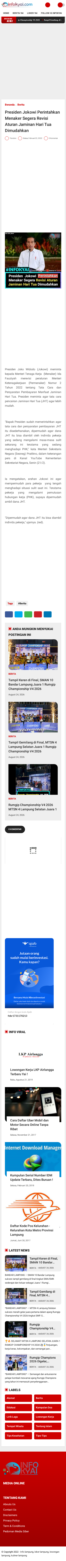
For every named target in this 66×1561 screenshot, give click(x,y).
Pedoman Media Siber (16, 1531)
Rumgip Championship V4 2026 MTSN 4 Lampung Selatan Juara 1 (32, 807)
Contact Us (9, 1509)
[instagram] (23, 1490)
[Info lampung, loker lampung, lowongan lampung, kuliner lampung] (17, 8)
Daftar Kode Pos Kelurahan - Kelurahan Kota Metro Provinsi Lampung (31, 1230)
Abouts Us (9, 1504)
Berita (20, 104)
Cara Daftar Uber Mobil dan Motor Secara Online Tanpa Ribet (29, 1124)
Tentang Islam (44, 1426)
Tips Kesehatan (15, 1435)
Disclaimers (10, 1515)
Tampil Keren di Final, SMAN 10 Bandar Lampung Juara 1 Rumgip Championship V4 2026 (31, 684)
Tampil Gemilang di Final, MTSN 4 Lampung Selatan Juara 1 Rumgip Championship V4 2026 (32, 746)
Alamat (11, 1398)
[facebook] (9, 614)
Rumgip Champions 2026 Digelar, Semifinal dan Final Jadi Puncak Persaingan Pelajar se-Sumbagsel (44, 1359)
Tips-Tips (41, 1435)
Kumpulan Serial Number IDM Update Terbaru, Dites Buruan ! (31, 1177)
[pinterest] (38, 614)
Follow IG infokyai (51, 13)
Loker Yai (32, 13)
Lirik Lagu (12, 1416)
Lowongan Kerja (45, 1416)
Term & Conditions (14, 1526)
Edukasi (11, 1407)
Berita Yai (18, 13)
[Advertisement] (33, 61)
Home (6, 13)
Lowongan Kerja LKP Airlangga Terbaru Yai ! (32, 1072)
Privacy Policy (11, 1520)
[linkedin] (48, 614)
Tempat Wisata (15, 1426)
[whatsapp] (28, 614)
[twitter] (19, 614)
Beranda (10, 104)
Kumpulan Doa (44, 1407)
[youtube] (28, 1490)
